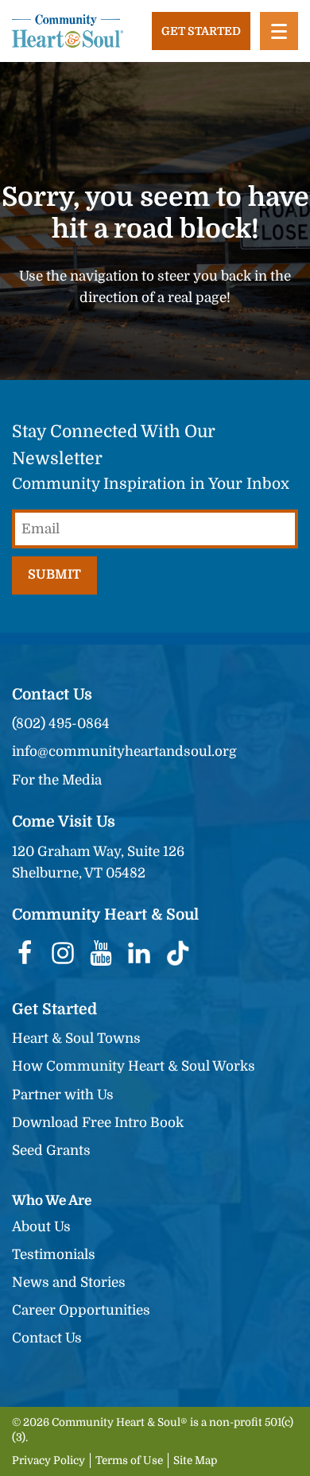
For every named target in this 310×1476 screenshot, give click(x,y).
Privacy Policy (48, 1460)
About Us (41, 1226)
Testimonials (53, 1254)
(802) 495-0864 (61, 723)
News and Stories (69, 1282)
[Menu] (279, 31)
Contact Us (47, 1338)
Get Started (201, 31)
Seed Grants (51, 1150)
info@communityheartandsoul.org (124, 751)
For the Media (57, 780)
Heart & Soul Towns (76, 1038)
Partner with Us (63, 1094)
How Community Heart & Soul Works (133, 1066)
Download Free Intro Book (98, 1122)
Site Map (195, 1460)
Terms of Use (129, 1460)
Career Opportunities (81, 1310)
